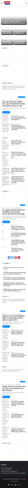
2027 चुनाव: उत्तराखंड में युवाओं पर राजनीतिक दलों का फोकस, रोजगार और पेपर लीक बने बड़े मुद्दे (13, 23)
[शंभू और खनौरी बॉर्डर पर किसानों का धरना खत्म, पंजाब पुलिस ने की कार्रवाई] (6, 145)
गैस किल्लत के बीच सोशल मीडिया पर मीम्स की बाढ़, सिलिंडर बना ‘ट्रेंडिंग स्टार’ (17, 332)
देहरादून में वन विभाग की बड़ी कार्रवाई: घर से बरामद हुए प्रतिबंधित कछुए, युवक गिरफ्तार (18, 430)
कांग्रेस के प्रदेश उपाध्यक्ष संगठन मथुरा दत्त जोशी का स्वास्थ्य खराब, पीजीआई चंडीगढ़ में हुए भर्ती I (18, 171)
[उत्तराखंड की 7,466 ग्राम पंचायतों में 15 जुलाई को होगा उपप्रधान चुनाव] (20, 40)
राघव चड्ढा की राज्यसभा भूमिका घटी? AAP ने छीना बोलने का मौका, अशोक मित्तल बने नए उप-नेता (13, 104)
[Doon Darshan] (7, 3)
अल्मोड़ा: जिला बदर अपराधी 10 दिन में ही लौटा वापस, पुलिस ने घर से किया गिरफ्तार (13, 389)
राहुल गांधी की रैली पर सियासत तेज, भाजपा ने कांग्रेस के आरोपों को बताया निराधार (18, 235)
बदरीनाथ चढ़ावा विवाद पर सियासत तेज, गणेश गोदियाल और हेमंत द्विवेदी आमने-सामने (18, 228)
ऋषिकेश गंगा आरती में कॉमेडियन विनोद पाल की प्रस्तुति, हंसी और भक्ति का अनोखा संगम (13, 318)
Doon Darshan (6, 100)
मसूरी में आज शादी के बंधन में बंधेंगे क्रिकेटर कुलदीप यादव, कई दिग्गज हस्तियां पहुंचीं (17, 344)
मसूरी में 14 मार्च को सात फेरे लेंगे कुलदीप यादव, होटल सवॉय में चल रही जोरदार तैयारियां (18, 355)
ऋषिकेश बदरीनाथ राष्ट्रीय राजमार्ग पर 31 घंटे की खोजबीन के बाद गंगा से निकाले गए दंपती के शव (18, 155)
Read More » (6, 112)
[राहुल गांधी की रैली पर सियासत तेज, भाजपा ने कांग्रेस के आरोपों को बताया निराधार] (20, 30)
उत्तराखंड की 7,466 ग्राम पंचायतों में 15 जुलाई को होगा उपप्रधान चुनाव (20, 44)
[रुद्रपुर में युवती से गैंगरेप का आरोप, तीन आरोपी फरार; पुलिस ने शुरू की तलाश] (6, 419)
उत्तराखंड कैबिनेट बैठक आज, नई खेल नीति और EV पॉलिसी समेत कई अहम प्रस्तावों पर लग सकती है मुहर (18, 242)
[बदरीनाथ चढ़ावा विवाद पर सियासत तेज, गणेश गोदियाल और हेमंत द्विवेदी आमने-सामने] (7, 30)
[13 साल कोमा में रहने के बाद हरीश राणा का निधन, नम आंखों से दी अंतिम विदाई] (6, 118)
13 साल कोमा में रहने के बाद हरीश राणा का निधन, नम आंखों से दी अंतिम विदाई (18, 118)
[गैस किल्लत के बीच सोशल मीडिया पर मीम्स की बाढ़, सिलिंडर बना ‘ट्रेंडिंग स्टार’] (6, 334)
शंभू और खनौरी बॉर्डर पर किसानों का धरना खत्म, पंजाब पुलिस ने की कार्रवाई (18, 142)
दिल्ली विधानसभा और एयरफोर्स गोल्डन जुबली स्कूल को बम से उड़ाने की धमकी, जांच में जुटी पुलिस (18, 127)
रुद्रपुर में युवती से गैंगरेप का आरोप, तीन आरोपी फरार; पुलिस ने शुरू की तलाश (17, 416)
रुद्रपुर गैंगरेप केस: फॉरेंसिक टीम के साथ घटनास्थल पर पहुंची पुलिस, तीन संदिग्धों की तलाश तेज (17, 403)
